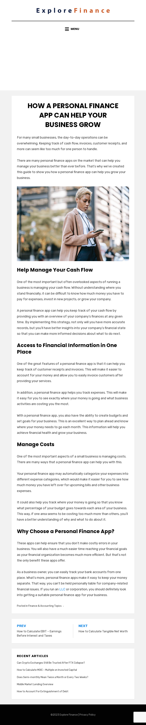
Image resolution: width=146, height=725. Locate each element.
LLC (62, 589)
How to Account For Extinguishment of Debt (42, 691)
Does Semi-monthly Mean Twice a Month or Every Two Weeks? (52, 677)
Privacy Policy (87, 714)
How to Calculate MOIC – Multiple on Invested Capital (47, 669)
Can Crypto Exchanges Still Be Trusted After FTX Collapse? (51, 662)
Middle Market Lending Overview (35, 684)
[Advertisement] (73, 58)
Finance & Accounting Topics (45, 605)
